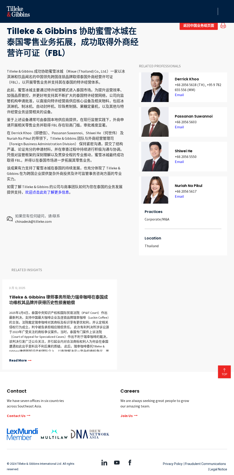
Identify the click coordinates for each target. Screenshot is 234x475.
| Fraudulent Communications (205, 464)
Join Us (126, 415)
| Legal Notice (217, 469)
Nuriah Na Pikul (188, 185)
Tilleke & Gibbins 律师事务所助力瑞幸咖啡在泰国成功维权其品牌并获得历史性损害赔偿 (58, 299)
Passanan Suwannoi (194, 116)
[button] (213, 11)
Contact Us (16, 415)
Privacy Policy (173, 464)
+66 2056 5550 (186, 156)
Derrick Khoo (187, 79)
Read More (18, 360)
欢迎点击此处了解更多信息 (47, 192)
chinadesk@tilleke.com (33, 221)
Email (179, 94)
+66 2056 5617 (186, 191)
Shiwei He (183, 151)
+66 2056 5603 (186, 122)
